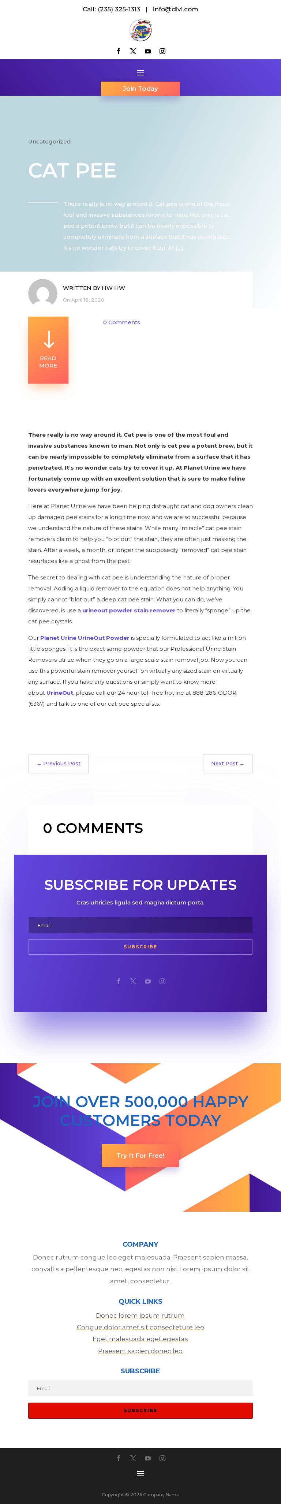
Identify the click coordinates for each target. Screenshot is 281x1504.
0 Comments (121, 322)
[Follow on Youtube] (148, 51)
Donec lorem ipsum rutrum (140, 1315)
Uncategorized (49, 141)
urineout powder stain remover (129, 610)
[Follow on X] (133, 51)
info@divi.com (175, 9)
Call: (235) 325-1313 (111, 9)
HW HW (113, 287)
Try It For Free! (140, 1155)
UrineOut (59, 692)
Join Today (140, 88)
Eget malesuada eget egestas (140, 1339)
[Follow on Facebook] (118, 51)
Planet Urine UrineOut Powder (85, 637)
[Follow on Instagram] (162, 51)
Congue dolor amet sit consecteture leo (140, 1327)
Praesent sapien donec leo (140, 1351)
